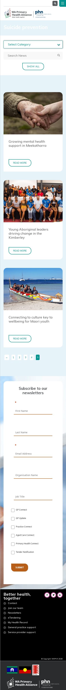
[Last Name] (33, 424)
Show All (33, 66)
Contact (12, 603)
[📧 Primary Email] (33, 445)
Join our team (15, 608)
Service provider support (22, 632)
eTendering (14, 617)
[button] (59, 55)
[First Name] (33, 403)
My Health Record (18, 622)
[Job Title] (33, 488)
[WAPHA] (27, 13)
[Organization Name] (33, 467)
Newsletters (14, 612)
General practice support (22, 627)
